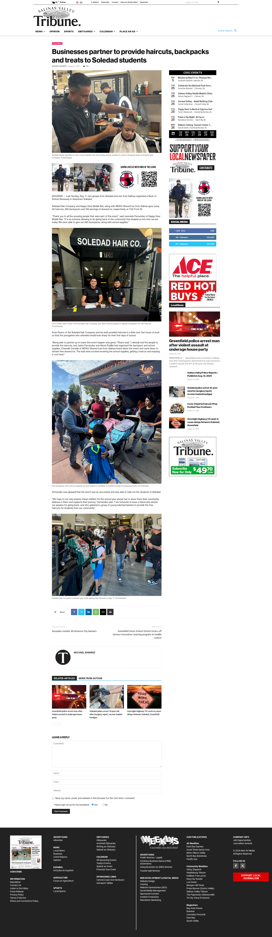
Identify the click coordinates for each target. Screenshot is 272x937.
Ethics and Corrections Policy (24, 901)
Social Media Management (153, 890)
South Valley (193, 921)
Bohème (191, 911)
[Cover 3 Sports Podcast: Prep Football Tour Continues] (177, 407)
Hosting (144, 884)
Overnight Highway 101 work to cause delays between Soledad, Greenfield (203, 422)
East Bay (191, 917)
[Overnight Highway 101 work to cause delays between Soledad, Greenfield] (144, 697)
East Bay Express (195, 846)
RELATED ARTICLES (64, 678)
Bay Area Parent (194, 908)
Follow (210, 237)
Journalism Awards (242, 843)
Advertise (57, 840)
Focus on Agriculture (63, 881)
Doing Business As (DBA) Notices (156, 867)
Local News (57, 43)
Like (212, 230)
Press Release (17, 891)
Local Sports (59, 891)
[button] (228, 31)
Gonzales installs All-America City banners (74, 631)
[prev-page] (54, 724)
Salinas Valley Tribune (197, 891)
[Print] (110, 612)
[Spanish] (81, 2)
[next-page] (59, 724)
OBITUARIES (102, 837)
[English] (78, 2)
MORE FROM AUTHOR (90, 678)
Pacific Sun (192, 859)
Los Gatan (192, 882)
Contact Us (15, 885)
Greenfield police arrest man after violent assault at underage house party (67, 714)
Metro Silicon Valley (196, 853)
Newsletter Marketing (150, 900)
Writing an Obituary (105, 846)
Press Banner (193, 888)
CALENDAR (102, 857)
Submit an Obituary (105, 849)
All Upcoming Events (106, 860)
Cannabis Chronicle (196, 914)
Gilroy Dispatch (194, 869)
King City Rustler (195, 879)
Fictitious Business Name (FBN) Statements (155, 862)
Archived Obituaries (106, 843)
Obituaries (101, 840)
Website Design (147, 881)
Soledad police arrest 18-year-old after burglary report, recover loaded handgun (106, 714)
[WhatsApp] (96, 612)
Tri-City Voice (193, 898)
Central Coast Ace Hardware (110, 880)
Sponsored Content (149, 893)
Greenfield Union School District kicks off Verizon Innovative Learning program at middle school (137, 634)
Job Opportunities (242, 840)
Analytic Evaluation (149, 897)
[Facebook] (218, 2)
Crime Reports (60, 857)
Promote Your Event (106, 869)
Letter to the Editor (19, 888)
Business (57, 853)
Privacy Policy (17, 894)
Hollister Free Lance (196, 876)
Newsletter (15, 882)
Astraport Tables (104, 883)
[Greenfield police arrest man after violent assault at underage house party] (69, 697)
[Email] (103, 612)
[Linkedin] (88, 612)
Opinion (57, 860)
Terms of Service (18, 898)
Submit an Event (104, 866)
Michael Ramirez (59, 66)
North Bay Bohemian (197, 856)
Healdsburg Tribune (196, 872)
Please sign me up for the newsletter (71, 805)
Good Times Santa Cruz (198, 849)
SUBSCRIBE (16, 871)
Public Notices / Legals (151, 857)
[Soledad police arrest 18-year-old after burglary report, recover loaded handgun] (107, 697)
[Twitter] (81, 612)
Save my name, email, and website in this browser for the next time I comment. (95, 798)
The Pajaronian (194, 894)
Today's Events (103, 863)
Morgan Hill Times (195, 885)
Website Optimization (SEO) (153, 887)
